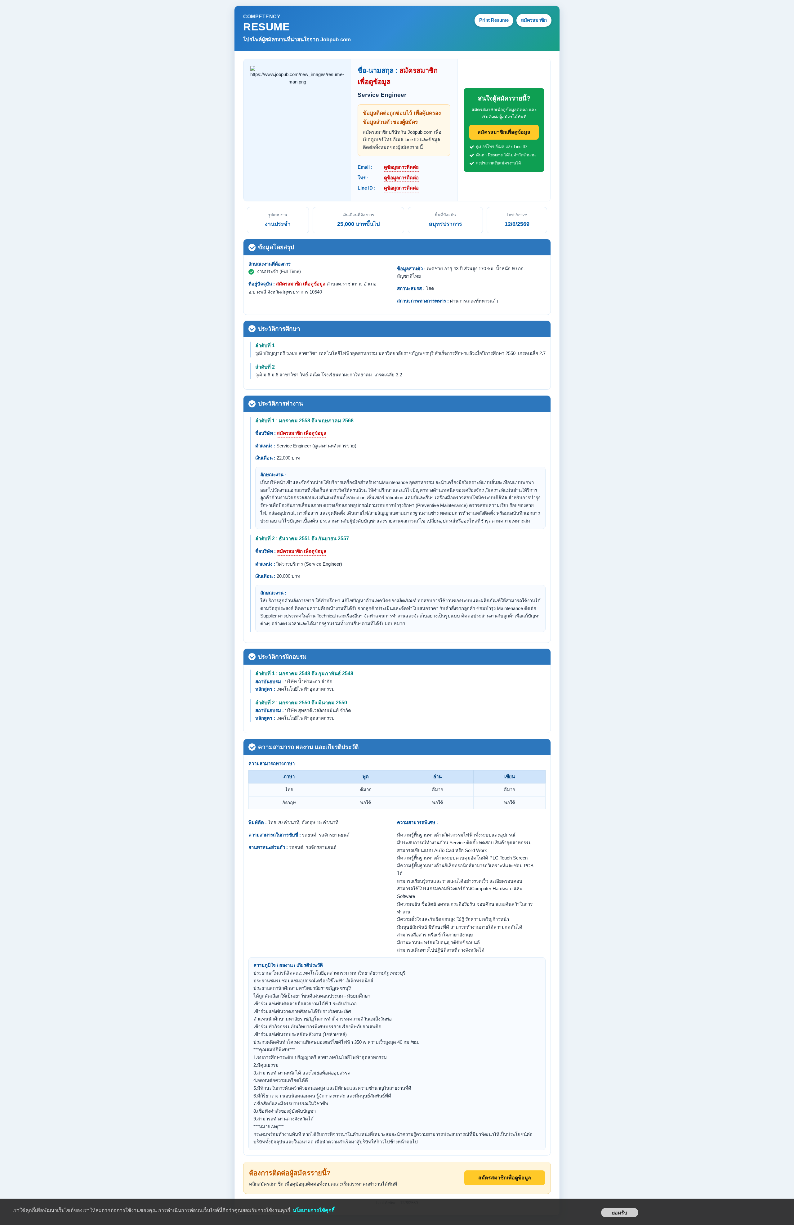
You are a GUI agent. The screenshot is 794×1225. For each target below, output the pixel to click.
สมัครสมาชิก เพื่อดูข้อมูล (300, 283)
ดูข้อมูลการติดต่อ (401, 167)
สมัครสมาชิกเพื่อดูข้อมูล (504, 132)
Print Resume (494, 20)
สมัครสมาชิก (534, 20)
